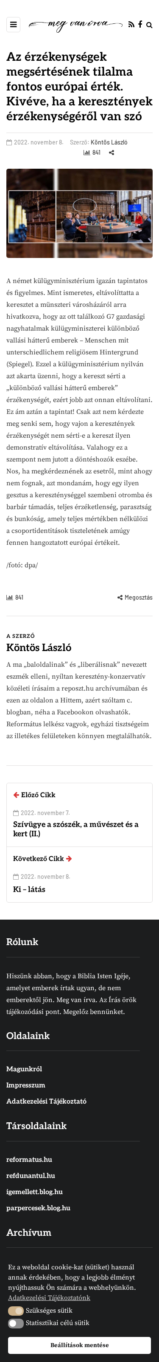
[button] (16, 1311)
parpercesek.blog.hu (38, 1208)
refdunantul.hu (30, 1176)
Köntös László (109, 142)
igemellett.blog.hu (34, 1192)
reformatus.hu (29, 1160)
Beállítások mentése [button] (79, 1345)
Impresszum (25, 1086)
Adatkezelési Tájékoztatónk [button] (49, 1298)
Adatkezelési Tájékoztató (46, 1102)
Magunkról (24, 1069)
